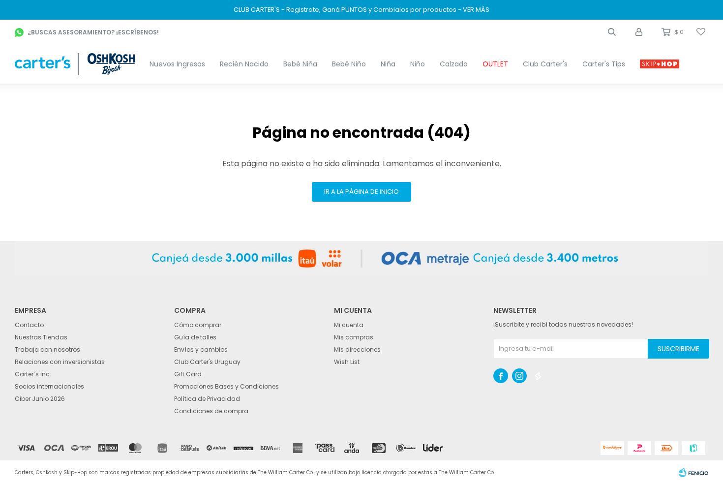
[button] (612, 32)
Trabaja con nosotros (47, 349)
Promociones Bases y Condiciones (226, 386)
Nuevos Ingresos (177, 64)
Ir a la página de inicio (361, 191)
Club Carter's (545, 64)
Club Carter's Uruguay (207, 362)
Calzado (454, 64)
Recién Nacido (244, 64)
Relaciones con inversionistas (60, 362)
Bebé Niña (300, 64)
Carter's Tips (603, 64)
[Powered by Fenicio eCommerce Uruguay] (693, 472)
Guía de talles (195, 337)
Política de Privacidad (207, 398)
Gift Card (188, 374)
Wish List (347, 362)
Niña (388, 64)
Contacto (29, 325)
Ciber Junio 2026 (40, 398)
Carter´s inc (32, 374)
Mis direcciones (357, 349)
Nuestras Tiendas (41, 337)
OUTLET (495, 64)
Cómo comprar (197, 325)
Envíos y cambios (201, 349)
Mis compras (353, 337)
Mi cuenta (348, 325)
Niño (417, 64)
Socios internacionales (49, 386)
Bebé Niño (349, 64)
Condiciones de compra (211, 411)
